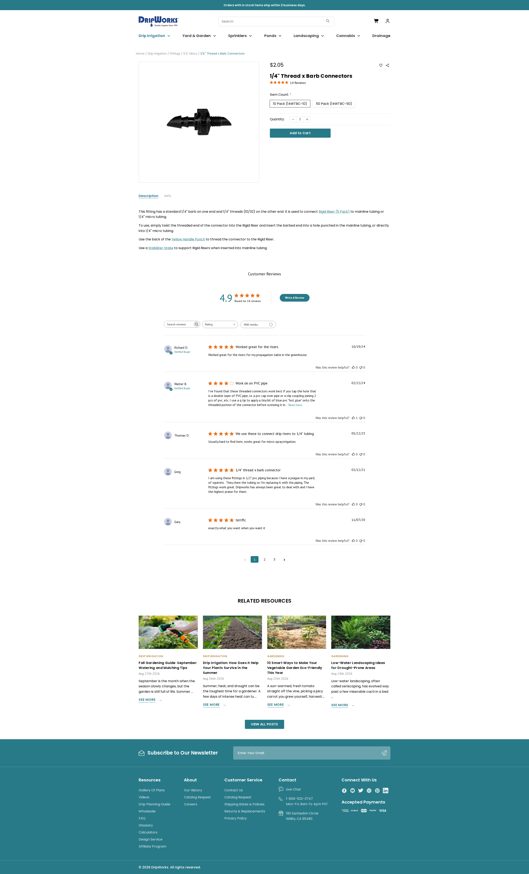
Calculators (148, 832)
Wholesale (147, 811)
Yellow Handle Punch (188, 239)
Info (167, 196)
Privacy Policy (235, 818)
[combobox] (220, 324)
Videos (144, 797)
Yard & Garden (196, 35)
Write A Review (294, 298)
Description (148, 196)
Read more (295, 405)
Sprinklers (237, 35)
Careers (190, 804)
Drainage (381, 35)
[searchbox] (178, 324)
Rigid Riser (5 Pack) (334, 211)
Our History (193, 790)
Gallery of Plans (152, 790)
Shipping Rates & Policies (244, 804)
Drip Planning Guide (154, 804)
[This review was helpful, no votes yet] (353, 367)
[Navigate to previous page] (245, 559)
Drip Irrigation (152, 35)
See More (147, 700)
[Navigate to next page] (284, 559)
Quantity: (277, 119)
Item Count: (280, 94)
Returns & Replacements (244, 811)
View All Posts (264, 724)
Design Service (150, 839)
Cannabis (345, 35)
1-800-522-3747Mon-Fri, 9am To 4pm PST (307, 801)
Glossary (146, 825)
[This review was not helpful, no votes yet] (360, 367)
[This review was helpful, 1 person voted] (353, 418)
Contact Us (233, 790)
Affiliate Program (152, 846)
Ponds (270, 35)
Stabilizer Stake (160, 248)
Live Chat (293, 789)
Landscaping (306, 35)
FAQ (142, 818)
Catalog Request (197, 797)
